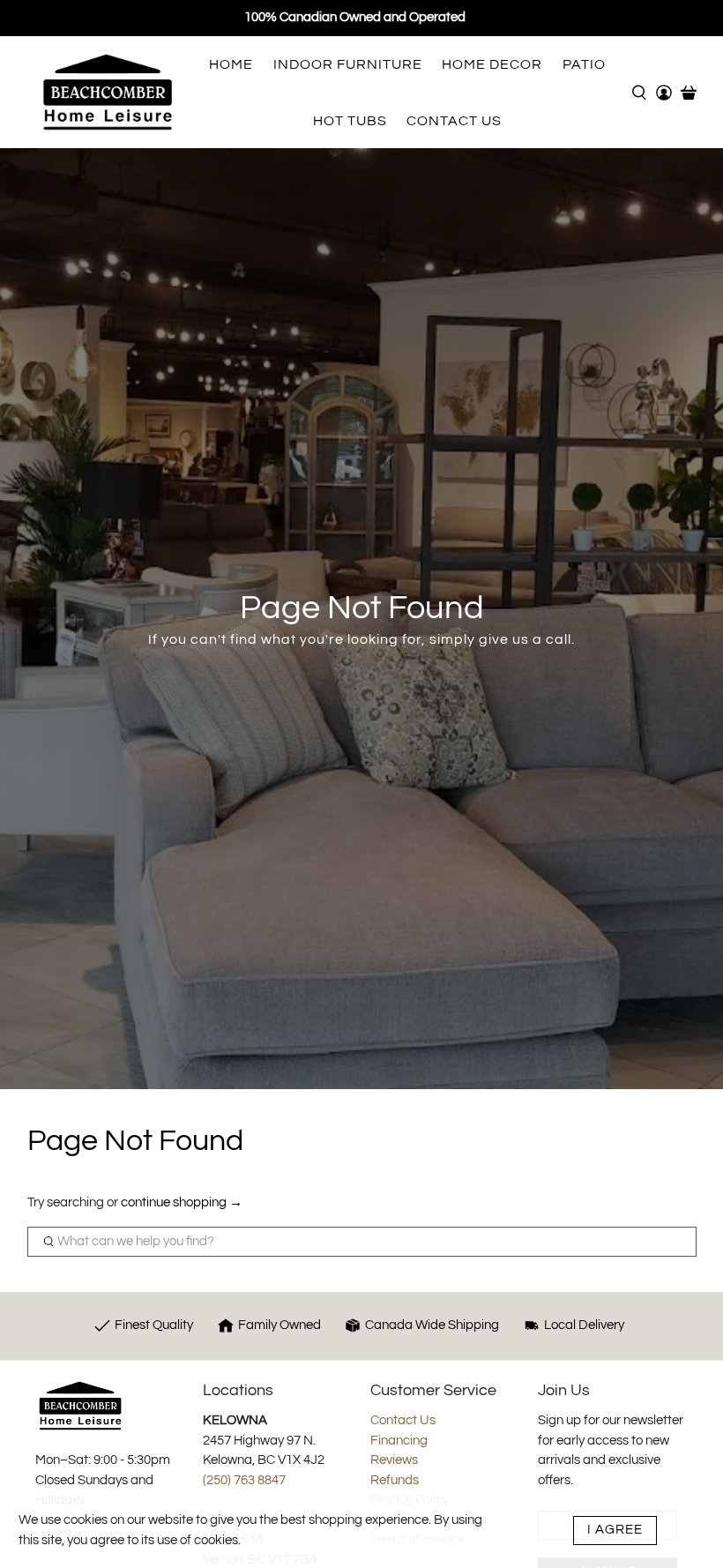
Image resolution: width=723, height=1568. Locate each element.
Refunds (394, 1480)
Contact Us (403, 1420)
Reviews (394, 1460)
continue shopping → (181, 1202)
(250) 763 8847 (244, 1480)
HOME (231, 64)
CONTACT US (454, 121)
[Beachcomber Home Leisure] (107, 92)
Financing (399, 1440)
